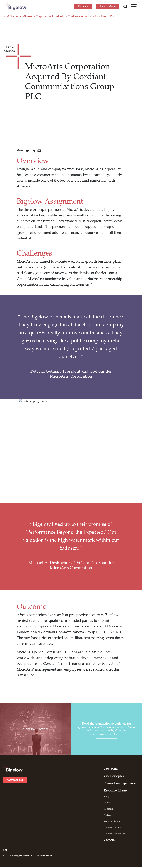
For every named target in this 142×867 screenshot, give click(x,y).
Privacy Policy (44, 856)
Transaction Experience (120, 783)
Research (109, 808)
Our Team (111, 769)
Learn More (108, 6)
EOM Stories (10, 16)
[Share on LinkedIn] (33, 150)
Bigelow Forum (112, 826)
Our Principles (114, 776)
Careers (83, 6)
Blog (106, 796)
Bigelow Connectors (115, 832)
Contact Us (15, 780)
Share (20, 150)
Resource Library (116, 790)
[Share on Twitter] (27, 150)
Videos (108, 814)
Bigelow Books (112, 820)
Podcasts (108, 802)
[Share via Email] (39, 150)
